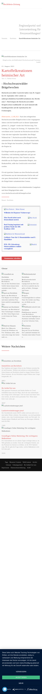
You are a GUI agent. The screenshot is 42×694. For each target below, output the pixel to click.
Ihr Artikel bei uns (30, 465)
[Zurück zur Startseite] (12, 4)
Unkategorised (17, 465)
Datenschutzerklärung (18, 468)
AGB (28, 468)
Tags (6, 462)
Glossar (8, 465)
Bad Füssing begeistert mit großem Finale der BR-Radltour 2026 (13, 227)
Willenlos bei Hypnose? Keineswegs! (17, 213)
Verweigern (21, 672)
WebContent (27, 462)
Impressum (5, 468)
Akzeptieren (21, 677)
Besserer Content (15, 462)
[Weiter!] (38, 211)
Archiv (35, 462)
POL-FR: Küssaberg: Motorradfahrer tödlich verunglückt (12, 246)
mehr (21, 683)
